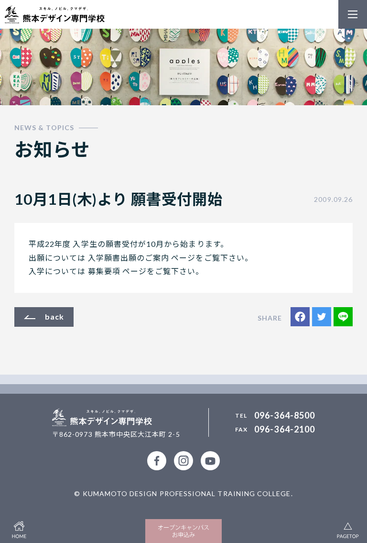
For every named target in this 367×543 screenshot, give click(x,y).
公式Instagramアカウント (183, 460)
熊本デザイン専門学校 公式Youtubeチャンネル (210, 460)
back (54, 316)
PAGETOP (348, 528)
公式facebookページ (156, 460)
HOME (19, 528)
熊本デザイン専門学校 (54, 14)
